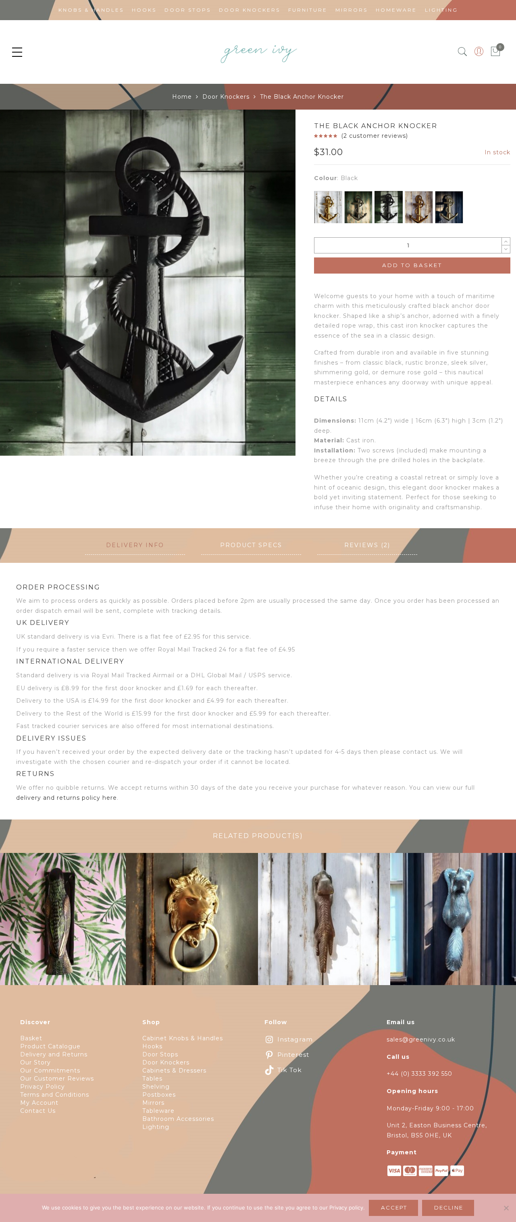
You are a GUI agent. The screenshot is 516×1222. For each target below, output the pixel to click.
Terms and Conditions (54, 1094)
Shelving (156, 1086)
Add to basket (412, 265)
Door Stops (187, 10)
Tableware (158, 1110)
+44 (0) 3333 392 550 (419, 1073)
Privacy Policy (42, 1086)
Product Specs (251, 545)
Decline (448, 1207)
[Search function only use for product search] (462, 52)
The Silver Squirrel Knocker (456, 924)
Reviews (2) (367, 545)
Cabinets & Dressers (174, 1070)
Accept (394, 1207)
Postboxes (159, 1094)
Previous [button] (20, 295)
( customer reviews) (374, 135)
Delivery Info (135, 545)
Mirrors (351, 10)
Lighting (441, 10)
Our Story (35, 1062)
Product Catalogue (50, 1046)
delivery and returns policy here (66, 797)
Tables (152, 1078)
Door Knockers (249, 10)
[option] (148, 283)
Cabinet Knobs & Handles (182, 1038)
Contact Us (38, 1110)
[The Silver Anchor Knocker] (449, 208)
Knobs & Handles (91, 10)
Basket (31, 1038)
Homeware (396, 10)
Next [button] (271, 295)
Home (182, 96)
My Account (39, 1102)
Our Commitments (50, 1070)
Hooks (144, 10)
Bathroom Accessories (178, 1118)
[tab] (135, 545)
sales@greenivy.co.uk (421, 1039)
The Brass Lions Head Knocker (192, 924)
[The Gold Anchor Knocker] (328, 208)
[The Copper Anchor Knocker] (419, 209)
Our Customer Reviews (57, 1078)
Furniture (307, 10)
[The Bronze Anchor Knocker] (358, 208)
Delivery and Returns (53, 1054)
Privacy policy (346, 1207)
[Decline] (506, 1208)
